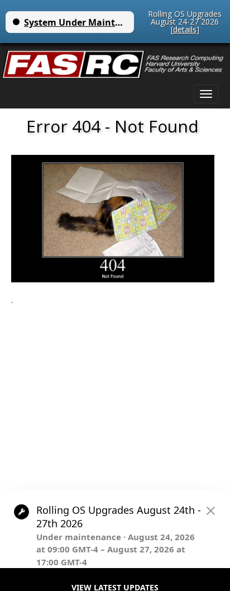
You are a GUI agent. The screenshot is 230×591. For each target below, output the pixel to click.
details (185, 29)
